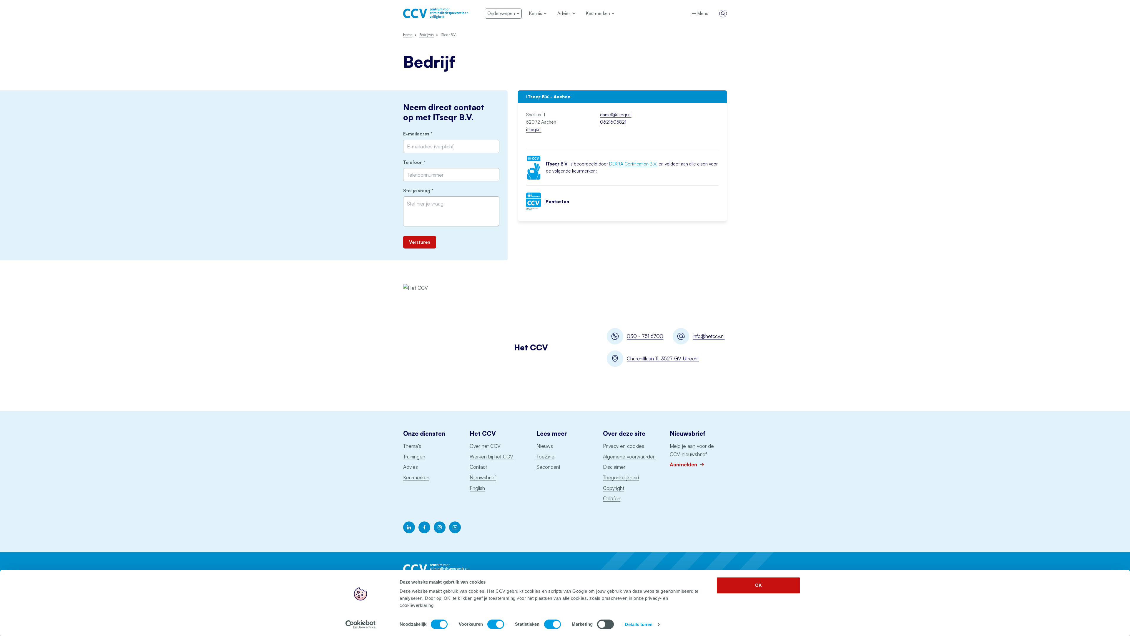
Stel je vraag (428, 190)
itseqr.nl (533, 129)
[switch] (495, 624)
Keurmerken (416, 477)
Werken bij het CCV (491, 456)
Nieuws (544, 446)
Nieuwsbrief (483, 477)
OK (758, 585)
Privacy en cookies (623, 446)
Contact (478, 467)
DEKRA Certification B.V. (633, 164)
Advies (410, 467)
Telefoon (424, 162)
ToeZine (545, 456)
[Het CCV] (435, 13)
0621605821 (613, 122)
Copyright (613, 488)
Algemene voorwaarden (629, 456)
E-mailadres (428, 134)
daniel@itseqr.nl (616, 114)
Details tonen (638, 624)
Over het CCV (485, 446)
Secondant (548, 467)
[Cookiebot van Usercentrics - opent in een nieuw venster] (360, 624)
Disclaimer (614, 467)
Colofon (611, 498)
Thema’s (412, 446)
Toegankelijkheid (621, 477)
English (477, 488)
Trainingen (414, 456)
